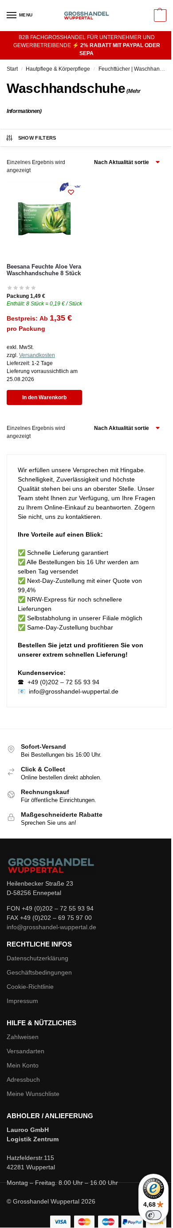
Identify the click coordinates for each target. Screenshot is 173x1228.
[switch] (153, 1215)
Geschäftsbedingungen (39, 972)
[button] (159, 15)
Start (12, 69)
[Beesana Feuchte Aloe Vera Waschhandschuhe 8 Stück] (44, 219)
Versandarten (25, 1051)
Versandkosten (37, 355)
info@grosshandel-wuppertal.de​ (51, 927)
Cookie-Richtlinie (30, 986)
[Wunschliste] (71, 192)
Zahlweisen (23, 1036)
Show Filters (37, 137)
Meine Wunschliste (33, 1093)
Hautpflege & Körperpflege (58, 69)
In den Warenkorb (44, 397)
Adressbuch (23, 1079)
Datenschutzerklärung (37, 958)
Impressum (22, 1000)
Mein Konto (23, 1065)
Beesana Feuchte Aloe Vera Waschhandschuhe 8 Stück (44, 270)
